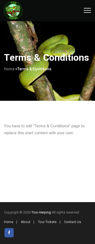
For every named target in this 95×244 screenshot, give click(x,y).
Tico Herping (41, 212)
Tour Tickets (47, 222)
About (25, 222)
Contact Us (72, 222)
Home (9, 69)
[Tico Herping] (13, 10)
